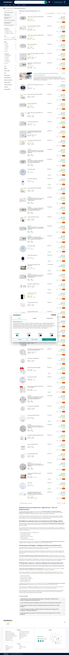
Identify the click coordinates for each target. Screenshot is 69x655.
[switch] (28, 335)
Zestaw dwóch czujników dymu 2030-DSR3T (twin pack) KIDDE (35, 387)
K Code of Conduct (22, 646)
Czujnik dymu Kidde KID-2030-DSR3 (33, 367)
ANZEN (31, 417)
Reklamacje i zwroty (8, 638)
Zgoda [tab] (19, 318)
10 (62, 13)
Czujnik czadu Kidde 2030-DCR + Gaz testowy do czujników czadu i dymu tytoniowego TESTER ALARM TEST (35, 199)
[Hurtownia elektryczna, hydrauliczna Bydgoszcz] (54, 636)
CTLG (30, 180)
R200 (36, 57)
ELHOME (33, 96)
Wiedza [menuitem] (18, 5)
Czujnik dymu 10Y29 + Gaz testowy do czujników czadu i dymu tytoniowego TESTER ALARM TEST (35, 426)
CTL (30, 171)
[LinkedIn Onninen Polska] (40, 641)
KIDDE (31, 19)
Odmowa (20, 339)
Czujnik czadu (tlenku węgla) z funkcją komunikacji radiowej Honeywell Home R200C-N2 (34, 131)
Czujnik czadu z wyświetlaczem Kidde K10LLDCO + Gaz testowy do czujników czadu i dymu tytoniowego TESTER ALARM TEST (35, 238)
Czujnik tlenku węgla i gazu (32, 178)
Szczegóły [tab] (34, 318)
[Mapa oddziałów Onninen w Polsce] (56, 645)
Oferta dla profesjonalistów (9, 634)
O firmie (6, 645)
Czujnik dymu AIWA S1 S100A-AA (33, 415)
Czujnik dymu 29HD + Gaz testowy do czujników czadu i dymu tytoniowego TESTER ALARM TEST (35, 465)
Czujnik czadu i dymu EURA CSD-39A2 (34, 140)
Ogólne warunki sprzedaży (9, 633)
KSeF (20, 638)
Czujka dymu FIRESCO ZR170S (32, 444)
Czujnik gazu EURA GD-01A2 (32, 311)
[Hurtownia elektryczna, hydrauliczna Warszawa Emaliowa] (58, 638)
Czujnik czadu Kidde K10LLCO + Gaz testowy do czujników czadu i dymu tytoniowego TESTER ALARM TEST (35, 276)
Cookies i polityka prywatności (24, 631)
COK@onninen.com (43, 638)
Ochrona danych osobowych (24, 633)
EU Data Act (21, 637)
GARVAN (32, 497)
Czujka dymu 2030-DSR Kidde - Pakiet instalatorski (34, 474)
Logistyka (7, 649)
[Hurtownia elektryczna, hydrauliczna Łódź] (56, 639)
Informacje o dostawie (9, 637)
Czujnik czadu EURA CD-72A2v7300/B (34, 188)
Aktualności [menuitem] (24, 5)
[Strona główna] (4, 8)
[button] (45, 2)
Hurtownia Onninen (9, 8)
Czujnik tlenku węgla (31, 169)
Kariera (20, 645)
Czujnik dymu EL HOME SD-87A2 (33, 358)
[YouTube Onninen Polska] (43, 641)
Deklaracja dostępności (23, 635)
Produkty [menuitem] (5, 5)
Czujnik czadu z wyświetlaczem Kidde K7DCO (35, 35)
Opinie (20, 648)
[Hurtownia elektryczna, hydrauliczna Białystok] (61, 636)
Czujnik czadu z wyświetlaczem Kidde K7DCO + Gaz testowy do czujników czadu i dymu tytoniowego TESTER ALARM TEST (35, 209)
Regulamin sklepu (8, 631)
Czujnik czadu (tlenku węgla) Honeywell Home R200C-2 (35, 54)
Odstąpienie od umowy (9, 640)
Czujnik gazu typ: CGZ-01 (32, 293)
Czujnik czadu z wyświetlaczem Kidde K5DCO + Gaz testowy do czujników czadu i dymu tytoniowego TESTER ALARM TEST (35, 161)
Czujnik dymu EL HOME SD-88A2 (33, 406)
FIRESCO (32, 446)
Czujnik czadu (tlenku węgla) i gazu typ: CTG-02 (35, 85)
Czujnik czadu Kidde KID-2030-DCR (33, 26)
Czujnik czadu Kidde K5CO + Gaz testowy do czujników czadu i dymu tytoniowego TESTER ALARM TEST (35, 151)
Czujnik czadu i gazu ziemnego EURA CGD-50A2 (35, 113)
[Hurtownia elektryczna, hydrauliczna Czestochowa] (56, 641)
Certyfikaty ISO (8, 648)
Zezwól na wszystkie (49, 339)
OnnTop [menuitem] (14, 5)
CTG (31, 87)
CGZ (31, 296)
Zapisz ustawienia (34, 339)
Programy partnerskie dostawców (11, 635)
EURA (33, 115)
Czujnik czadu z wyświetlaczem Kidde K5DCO (35, 16)
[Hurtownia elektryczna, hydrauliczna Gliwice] (55, 642)
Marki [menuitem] (10, 5)
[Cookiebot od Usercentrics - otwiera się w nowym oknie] (51, 315)
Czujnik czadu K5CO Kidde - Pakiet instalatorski (33, 265)
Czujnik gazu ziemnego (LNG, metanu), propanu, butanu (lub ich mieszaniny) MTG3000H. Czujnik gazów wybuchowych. (35, 493)
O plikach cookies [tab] (49, 318)
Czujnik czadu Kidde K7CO (32, 103)
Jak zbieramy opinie (22, 634)
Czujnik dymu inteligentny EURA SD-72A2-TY (35, 435)
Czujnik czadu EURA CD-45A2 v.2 (33, 216)
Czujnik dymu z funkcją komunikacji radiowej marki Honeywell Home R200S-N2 (35, 350)
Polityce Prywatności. (42, 330)
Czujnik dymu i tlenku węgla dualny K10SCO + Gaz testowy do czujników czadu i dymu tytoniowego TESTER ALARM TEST (35, 397)
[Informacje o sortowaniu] (45, 13)
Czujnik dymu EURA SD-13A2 (32, 453)
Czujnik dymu (29, 482)
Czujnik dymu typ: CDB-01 (32, 376)
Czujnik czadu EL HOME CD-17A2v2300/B (34, 94)
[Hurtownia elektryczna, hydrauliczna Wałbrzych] (52, 641)
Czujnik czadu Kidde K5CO (32, 44)
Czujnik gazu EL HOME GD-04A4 (33, 283)
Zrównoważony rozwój (9, 646)
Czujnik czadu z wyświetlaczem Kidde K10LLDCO (34, 63)
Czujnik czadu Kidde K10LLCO (32, 121)
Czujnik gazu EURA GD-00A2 (32, 302)
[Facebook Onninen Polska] (38, 641)
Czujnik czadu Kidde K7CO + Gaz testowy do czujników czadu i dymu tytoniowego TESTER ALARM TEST (35, 228)
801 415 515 (41, 636)
